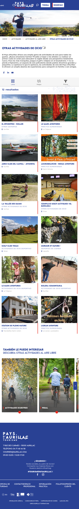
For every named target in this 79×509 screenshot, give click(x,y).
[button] (37, 5)
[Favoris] (32, 5)
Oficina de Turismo (5, 485)
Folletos (60, 484)
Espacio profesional (29, 485)
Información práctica (45, 485)
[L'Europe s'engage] (12, 494)
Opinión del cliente (70, 485)
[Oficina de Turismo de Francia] (30, 494)
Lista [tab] (13, 84)
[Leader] (20, 494)
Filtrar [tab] (65, 84)
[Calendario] (22, 5)
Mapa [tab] (39, 84)
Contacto (18, 484)
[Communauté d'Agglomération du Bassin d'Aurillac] (5, 494)
